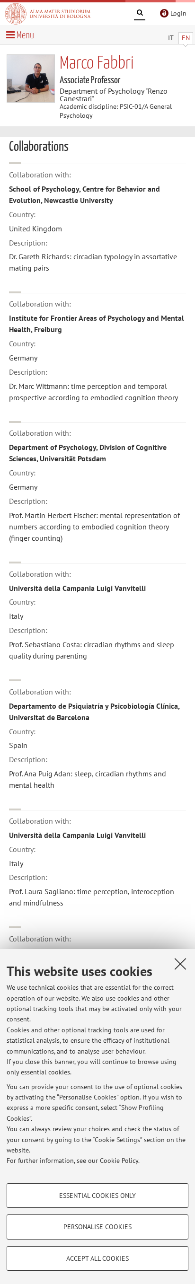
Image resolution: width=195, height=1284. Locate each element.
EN (186, 38)
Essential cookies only (97, 1195)
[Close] (180, 963)
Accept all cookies (97, 1258)
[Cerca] (139, 14)
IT (171, 38)
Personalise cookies (97, 1226)
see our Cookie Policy (107, 1160)
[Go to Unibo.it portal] (48, 13)
